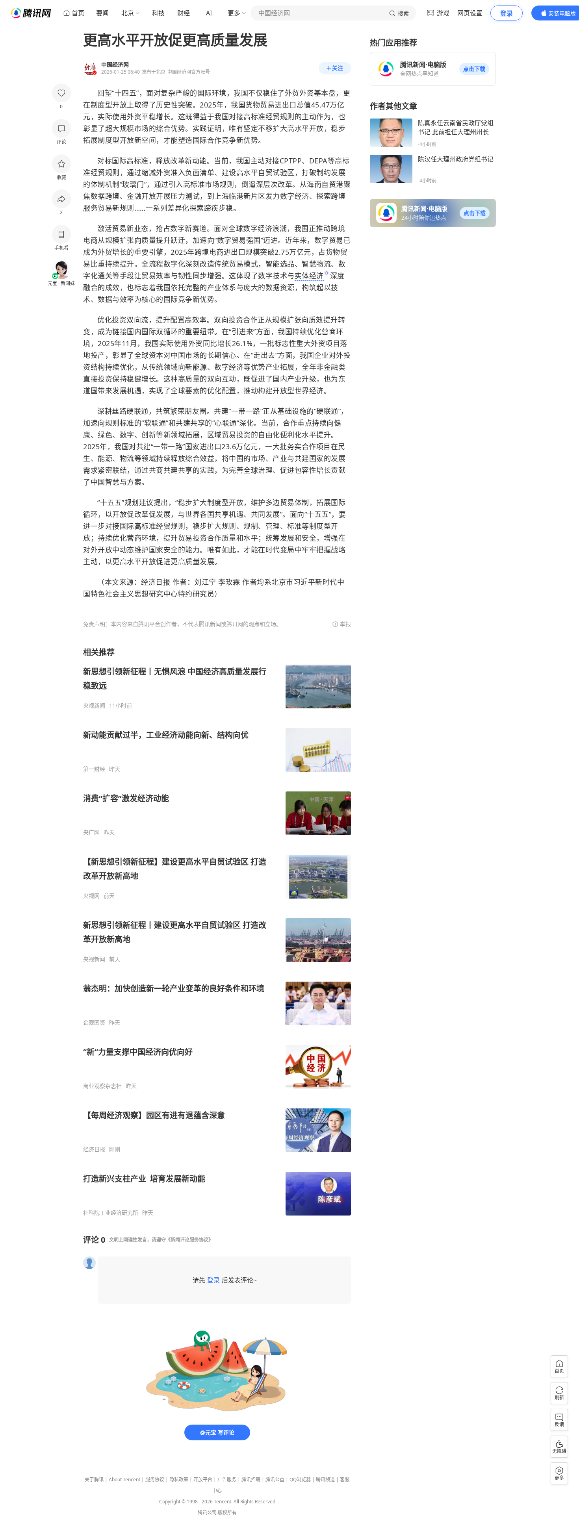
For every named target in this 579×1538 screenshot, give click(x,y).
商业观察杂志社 (102, 1086)
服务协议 (154, 1479)
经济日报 (94, 1149)
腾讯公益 (274, 1479)
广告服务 (226, 1479)
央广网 (91, 832)
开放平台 (202, 1479)
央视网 (91, 896)
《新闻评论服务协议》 (189, 1239)
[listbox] (217, 932)
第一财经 (94, 769)
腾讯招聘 (250, 1479)
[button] (474, 69)
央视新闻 (94, 705)
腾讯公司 (207, 1512)
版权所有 (227, 1512)
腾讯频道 (325, 1479)
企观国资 (94, 1022)
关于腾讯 (94, 1479)
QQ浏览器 (300, 1479)
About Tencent (124, 1479)
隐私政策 (178, 1479)
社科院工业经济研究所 (110, 1213)
